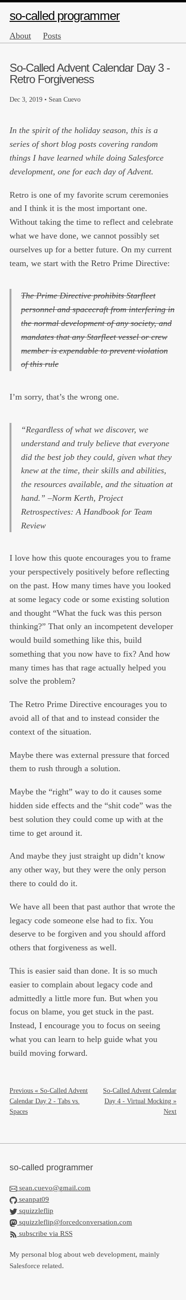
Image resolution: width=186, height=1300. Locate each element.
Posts (52, 35)
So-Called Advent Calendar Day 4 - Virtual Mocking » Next (139, 1101)
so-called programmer (65, 16)
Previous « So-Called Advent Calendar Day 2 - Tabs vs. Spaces (49, 1101)
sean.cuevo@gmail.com (55, 1188)
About (20, 35)
